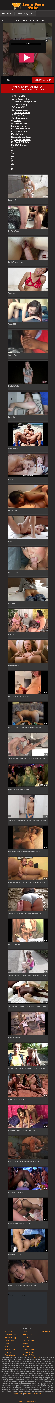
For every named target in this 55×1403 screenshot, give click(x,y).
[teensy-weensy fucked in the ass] (28, 1209)
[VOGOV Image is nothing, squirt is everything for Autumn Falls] (28, 744)
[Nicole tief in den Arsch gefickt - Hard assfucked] (28, 713)
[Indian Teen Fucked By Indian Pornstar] (28, 1116)
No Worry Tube (10, 1335)
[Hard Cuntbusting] (28, 1023)
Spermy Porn (9, 1346)
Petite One (9, 1352)
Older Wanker (10, 1355)
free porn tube (36, 1358)
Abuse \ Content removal (27, 1402)
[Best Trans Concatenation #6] (28, 682)
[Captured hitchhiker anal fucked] (28, 1085)
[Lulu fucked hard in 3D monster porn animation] (28, 1147)
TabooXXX (9, 1343)
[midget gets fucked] (28, 1240)
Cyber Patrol (18, 1394)
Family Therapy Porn (12, 1338)
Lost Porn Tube (28, 1340)
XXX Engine (45, 1332)
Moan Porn (27, 1338)
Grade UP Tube (28, 1355)
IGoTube (26, 1346)
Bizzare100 (9, 1332)
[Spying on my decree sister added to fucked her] (28, 899)
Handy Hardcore (29, 1349)
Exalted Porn (27, 1335)
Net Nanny (27, 1394)
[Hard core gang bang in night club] (28, 775)
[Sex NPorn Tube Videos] (27, 9)
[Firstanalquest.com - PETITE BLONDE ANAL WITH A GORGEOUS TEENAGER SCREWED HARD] (28, 868)
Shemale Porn (43, 80)
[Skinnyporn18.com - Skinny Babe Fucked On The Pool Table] (28, 961)
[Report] (9, 692)
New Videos (7, 13)
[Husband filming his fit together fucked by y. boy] (28, 837)
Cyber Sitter (37, 1394)
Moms (25, 1332)
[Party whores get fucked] (28, 1178)
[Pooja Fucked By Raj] (28, 930)
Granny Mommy (29, 1352)
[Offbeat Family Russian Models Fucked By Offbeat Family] (28, 1054)
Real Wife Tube (10, 1349)
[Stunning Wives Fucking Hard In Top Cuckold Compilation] (28, 992)
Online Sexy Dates (25, 13)
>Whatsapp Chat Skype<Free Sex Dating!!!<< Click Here (27, 88)
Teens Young (9, 1340)
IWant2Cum (27, 1343)
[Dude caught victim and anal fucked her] (28, 1271)
